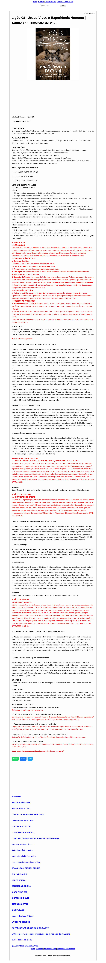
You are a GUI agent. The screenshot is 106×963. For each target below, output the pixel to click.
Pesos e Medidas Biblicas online (26, 862)
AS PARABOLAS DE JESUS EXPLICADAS (30, 928)
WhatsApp (15, 758)
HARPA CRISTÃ (18, 880)
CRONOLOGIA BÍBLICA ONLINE (26, 868)
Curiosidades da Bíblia (22, 940)
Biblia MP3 (16, 796)
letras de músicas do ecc (23, 844)
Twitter (30, 758)
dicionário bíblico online (22, 850)
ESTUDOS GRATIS (20, 904)
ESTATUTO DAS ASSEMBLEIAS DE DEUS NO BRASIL (35, 838)
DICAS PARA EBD (19, 892)
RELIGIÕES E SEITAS (21, 886)
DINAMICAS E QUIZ (20, 898)
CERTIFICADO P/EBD (21, 826)
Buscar (63, 5)
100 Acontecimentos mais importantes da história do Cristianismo (41, 934)
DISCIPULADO (18, 910)
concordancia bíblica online (24, 856)
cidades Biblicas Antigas (22, 916)
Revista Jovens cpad (21, 808)
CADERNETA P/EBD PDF (23, 820)
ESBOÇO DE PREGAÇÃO (23, 832)
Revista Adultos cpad (21, 802)
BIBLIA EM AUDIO (19, 874)
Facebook (23, 758)
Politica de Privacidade (65, 2)
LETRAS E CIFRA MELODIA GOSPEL (28, 814)
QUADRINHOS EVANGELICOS (25, 946)
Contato (41, 2)
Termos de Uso (50, 2)
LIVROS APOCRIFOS (21, 922)
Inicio (35, 2)
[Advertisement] (53, 95)
